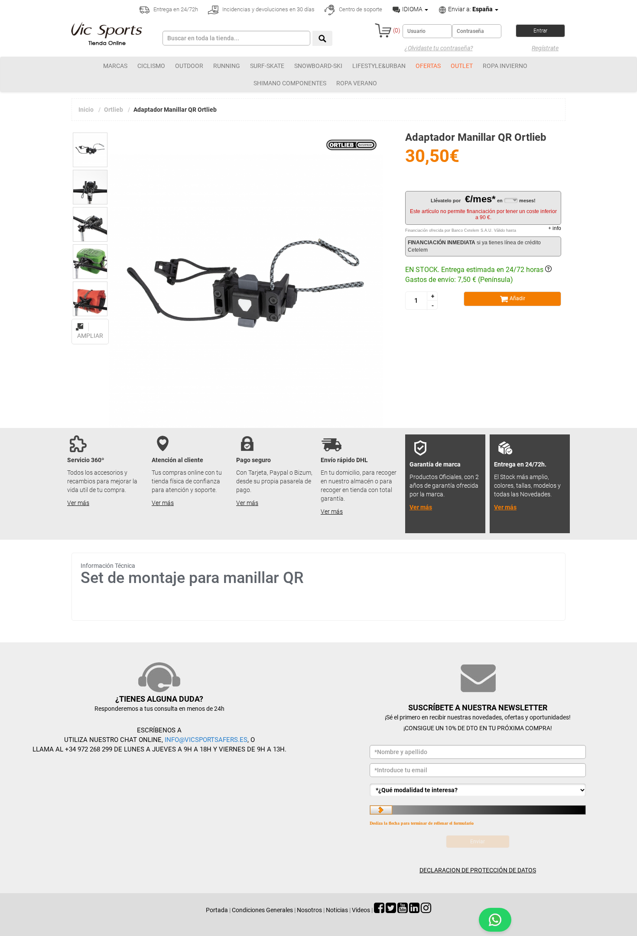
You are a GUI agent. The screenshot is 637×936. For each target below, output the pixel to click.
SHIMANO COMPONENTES (290, 83)
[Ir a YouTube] (402, 910)
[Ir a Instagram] (426, 910)
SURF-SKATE (267, 65)
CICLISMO (151, 65)
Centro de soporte (360, 9)
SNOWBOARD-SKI (318, 65)
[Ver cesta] (383, 30)
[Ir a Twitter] (391, 910)
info (554, 228)
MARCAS (115, 65)
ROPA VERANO (356, 83)
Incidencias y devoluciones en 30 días (268, 9)
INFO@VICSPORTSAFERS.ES (206, 740)
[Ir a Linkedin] (414, 910)
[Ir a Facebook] (379, 910)
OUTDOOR (189, 65)
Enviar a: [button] (470, 9)
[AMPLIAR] (90, 321)
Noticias (337, 910)
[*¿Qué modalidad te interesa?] (478, 790)
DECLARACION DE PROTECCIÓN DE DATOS (477, 870)
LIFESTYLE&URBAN (379, 65)
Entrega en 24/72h (175, 9)
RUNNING (226, 65)
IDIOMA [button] (412, 9)
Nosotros (309, 910)
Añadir (516, 298)
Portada (217, 910)
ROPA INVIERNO (505, 65)
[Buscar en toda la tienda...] (322, 38)
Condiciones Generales (262, 910)
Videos (361, 910)
